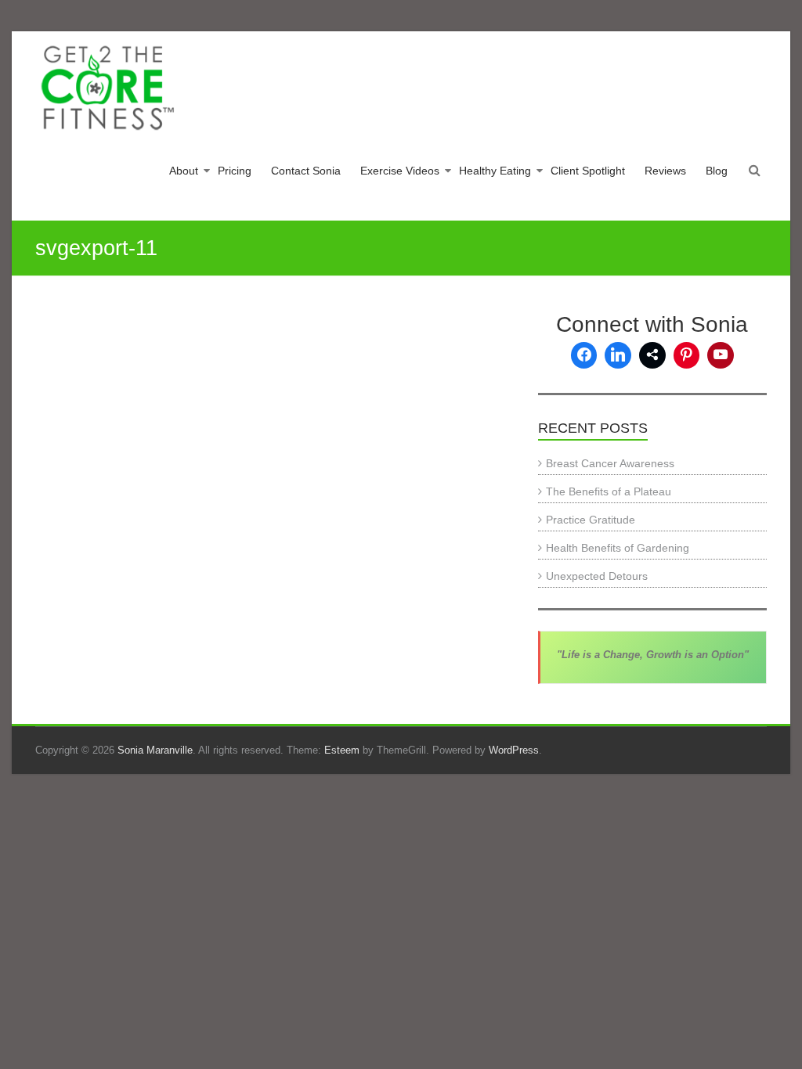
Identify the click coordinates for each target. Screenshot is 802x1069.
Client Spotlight (588, 170)
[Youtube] (720, 355)
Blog (717, 170)
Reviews (665, 170)
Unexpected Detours (597, 576)
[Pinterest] (687, 355)
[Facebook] (584, 355)
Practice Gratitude (590, 519)
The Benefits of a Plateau (608, 491)
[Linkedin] (618, 355)
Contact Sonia (306, 170)
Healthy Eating (495, 170)
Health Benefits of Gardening (617, 548)
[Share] (652, 355)
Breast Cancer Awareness (610, 463)
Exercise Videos (399, 170)
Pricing (234, 170)
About (183, 170)
